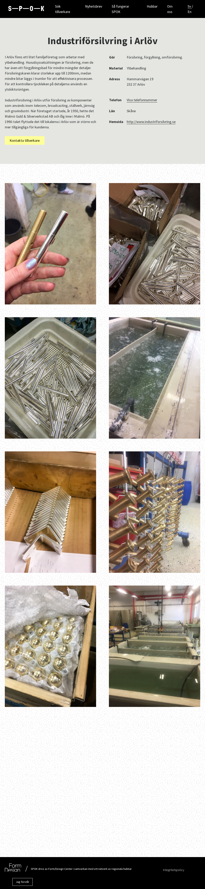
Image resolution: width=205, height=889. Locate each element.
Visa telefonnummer (142, 100)
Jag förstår (22, 882)
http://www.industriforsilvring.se (151, 121)
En (189, 11)
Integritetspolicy (173, 870)
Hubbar (152, 6)
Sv (190, 6)
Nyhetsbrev (93, 6)
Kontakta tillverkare (25, 140)
